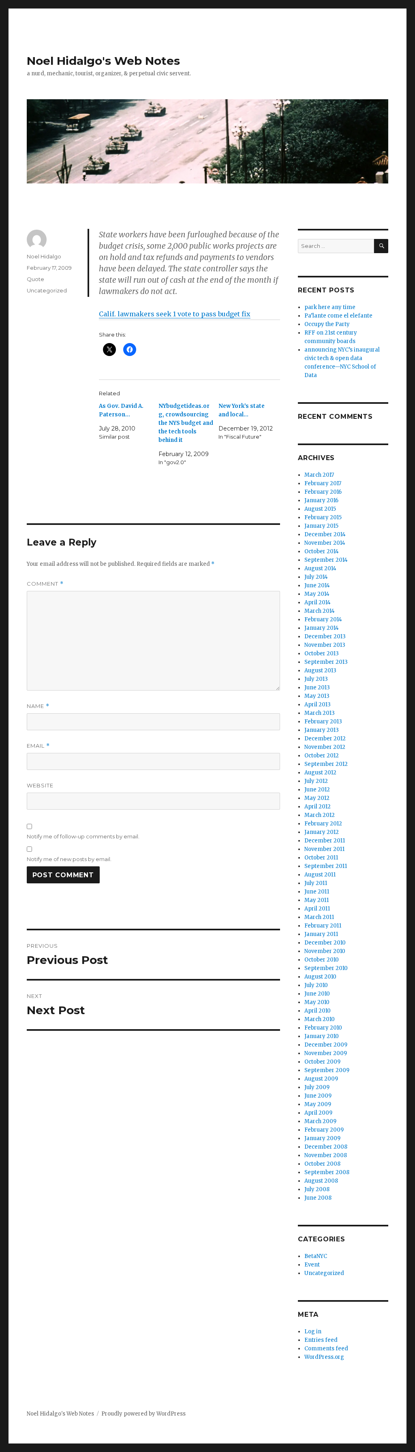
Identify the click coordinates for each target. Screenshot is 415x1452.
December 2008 (325, 1146)
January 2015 (321, 525)
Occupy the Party (327, 324)
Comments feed (326, 1348)
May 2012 (316, 798)
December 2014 (325, 534)
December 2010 (325, 942)
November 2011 (324, 849)
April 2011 (317, 908)
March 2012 (319, 815)
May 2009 (317, 1104)
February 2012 (323, 823)
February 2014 (323, 619)
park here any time (329, 307)
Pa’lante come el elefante (338, 315)
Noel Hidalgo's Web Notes (103, 61)
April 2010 (317, 1010)
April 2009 (318, 1112)
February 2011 (322, 925)
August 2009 (321, 1078)
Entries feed (321, 1340)
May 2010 (316, 1002)
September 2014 (326, 559)
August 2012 (320, 772)
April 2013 (317, 704)
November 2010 (324, 951)
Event (312, 1264)
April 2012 (317, 806)
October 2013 (321, 653)
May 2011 (316, 900)
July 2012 (316, 781)
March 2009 (320, 1121)
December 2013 (325, 636)
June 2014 (317, 585)
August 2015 (320, 508)
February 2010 (323, 1027)
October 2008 (322, 1163)
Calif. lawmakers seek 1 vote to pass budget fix (174, 314)
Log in (312, 1331)
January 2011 (321, 934)
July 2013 (316, 679)
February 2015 (323, 517)
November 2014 (324, 542)
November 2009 (325, 1053)
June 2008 (318, 1197)
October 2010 (321, 959)
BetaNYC (315, 1256)
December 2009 (325, 1044)
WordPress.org (324, 1357)
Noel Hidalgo (44, 256)
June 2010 (317, 993)
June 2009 (318, 1095)
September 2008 (326, 1172)
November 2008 (325, 1155)
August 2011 (320, 874)
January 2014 (321, 628)
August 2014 (320, 568)
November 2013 (324, 645)
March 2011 (319, 917)
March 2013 (319, 713)
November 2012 (324, 747)
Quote (35, 279)
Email (38, 745)
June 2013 (317, 687)
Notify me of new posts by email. (69, 859)
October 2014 (321, 551)
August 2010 (320, 976)
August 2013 (320, 670)
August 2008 (321, 1180)
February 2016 (323, 491)
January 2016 (321, 500)
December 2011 (324, 840)
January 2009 (322, 1138)
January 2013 (321, 730)
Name (38, 706)
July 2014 (316, 577)
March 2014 (319, 611)
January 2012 (321, 832)
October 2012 (321, 755)
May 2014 (316, 594)
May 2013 (316, 696)
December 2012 (325, 738)
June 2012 (317, 789)
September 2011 (325, 866)
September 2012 (326, 764)
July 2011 (315, 883)
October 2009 (322, 1061)
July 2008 (316, 1189)
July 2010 (316, 985)
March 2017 (319, 474)
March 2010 (319, 1019)
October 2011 (321, 857)
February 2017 (322, 483)
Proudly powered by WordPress (143, 1413)
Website (40, 785)
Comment (45, 583)
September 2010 (326, 968)
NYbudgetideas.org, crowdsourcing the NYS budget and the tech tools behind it (185, 423)
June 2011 (316, 891)
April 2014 (317, 602)
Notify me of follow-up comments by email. (83, 836)
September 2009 (326, 1070)
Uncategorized (47, 290)
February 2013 (323, 721)
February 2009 (324, 1129)
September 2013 (326, 662)
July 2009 (316, 1087)
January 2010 (321, 1036)
